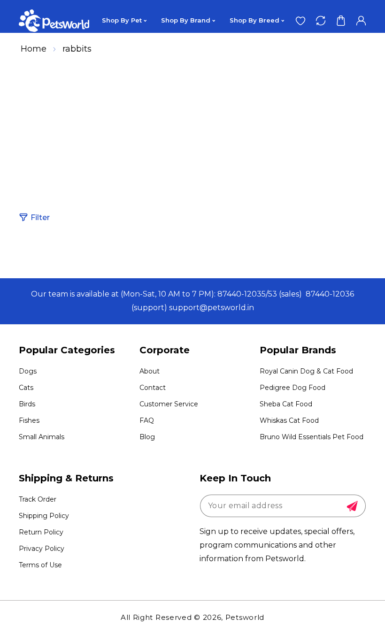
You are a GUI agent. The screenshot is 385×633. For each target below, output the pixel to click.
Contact (152, 387)
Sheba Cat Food (286, 404)
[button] (340, 20)
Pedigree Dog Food (292, 387)
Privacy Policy (41, 548)
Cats (26, 387)
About (149, 371)
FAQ (146, 420)
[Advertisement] (192, 128)
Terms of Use (40, 565)
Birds (27, 404)
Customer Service (168, 404)
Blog (147, 437)
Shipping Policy (44, 515)
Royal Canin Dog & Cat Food (306, 371)
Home (33, 49)
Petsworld (244, 617)
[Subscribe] (352, 506)
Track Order (37, 499)
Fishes (29, 420)
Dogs (28, 371)
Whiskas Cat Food (289, 420)
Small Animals (41, 437)
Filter (40, 217)
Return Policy (41, 532)
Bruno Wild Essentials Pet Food (311, 437)
